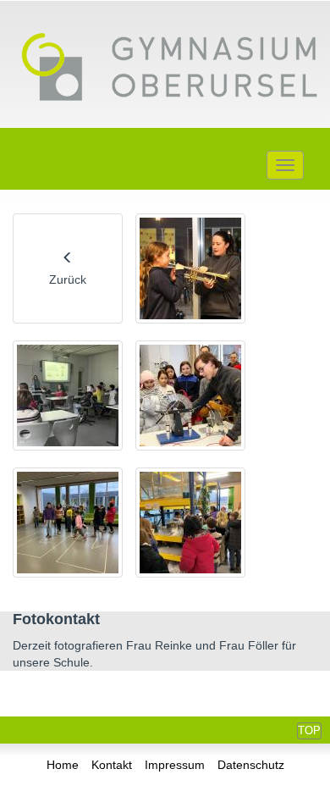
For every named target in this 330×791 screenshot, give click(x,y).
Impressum (175, 765)
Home (63, 765)
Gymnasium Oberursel (169, 68)
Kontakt (111, 765)
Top (309, 730)
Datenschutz (250, 765)
